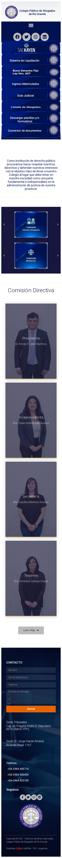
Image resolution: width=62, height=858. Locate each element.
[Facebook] (17, 37)
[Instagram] (35, 37)
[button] (31, 25)
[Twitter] (26, 37)
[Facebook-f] (22, 797)
